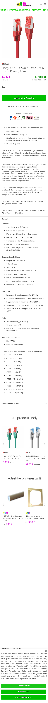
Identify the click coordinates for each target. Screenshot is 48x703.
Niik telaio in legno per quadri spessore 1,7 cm (35, 517)
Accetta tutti (24, 686)
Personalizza (24, 691)
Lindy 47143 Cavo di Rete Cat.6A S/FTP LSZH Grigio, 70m (35, 458)
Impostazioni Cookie (13, 678)
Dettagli (5, 219)
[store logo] (23, 4)
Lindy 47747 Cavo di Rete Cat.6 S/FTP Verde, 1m (12, 457)
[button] (23, 60)
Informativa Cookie (20, 663)
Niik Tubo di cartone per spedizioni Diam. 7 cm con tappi (13, 518)
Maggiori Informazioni (10, 403)
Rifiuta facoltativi (23, 697)
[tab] (24, 218)
